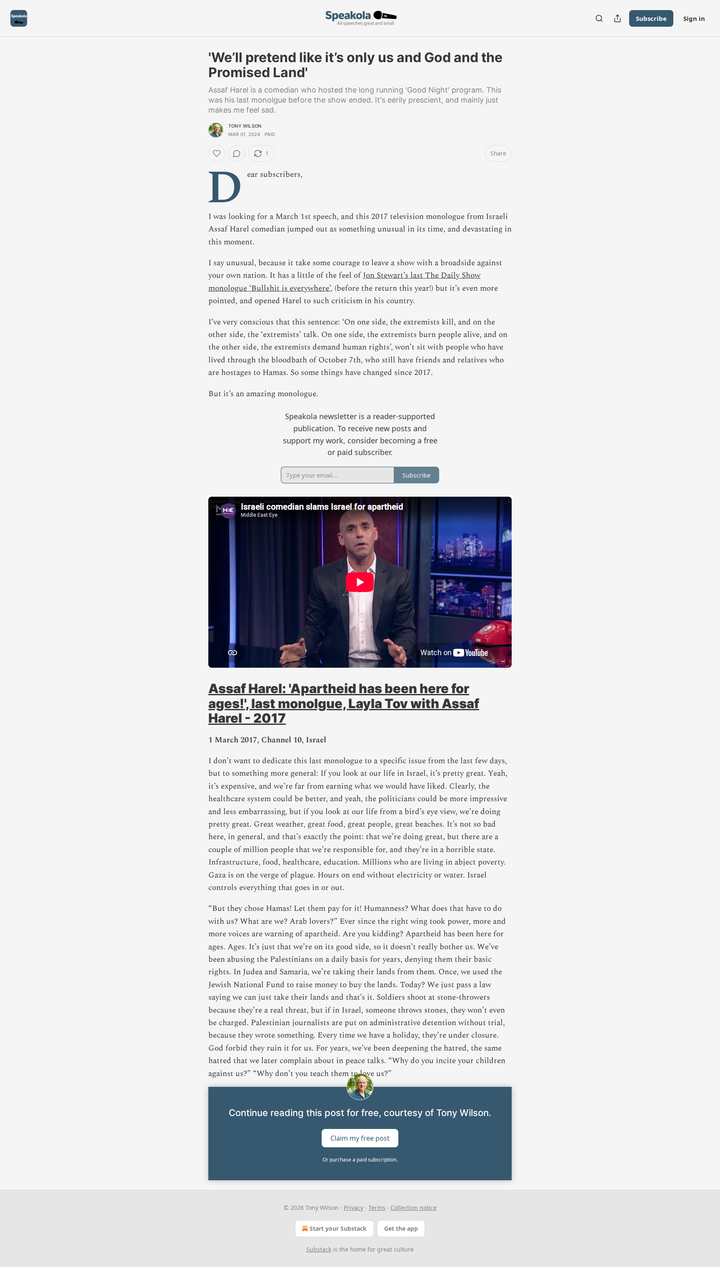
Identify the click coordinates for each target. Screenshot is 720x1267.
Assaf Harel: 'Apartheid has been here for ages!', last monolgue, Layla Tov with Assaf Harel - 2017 (343, 703)
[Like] (216, 153)
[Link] (196, 703)
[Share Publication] (617, 18)
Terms (376, 1208)
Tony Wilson (244, 126)
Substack (318, 1249)
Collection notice (413, 1208)
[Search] (599, 18)
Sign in (694, 18)
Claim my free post (360, 1138)
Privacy (353, 1208)
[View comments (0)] (236, 153)
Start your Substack (338, 1228)
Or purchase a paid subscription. (360, 1159)
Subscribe (651, 18)
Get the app (401, 1228)
